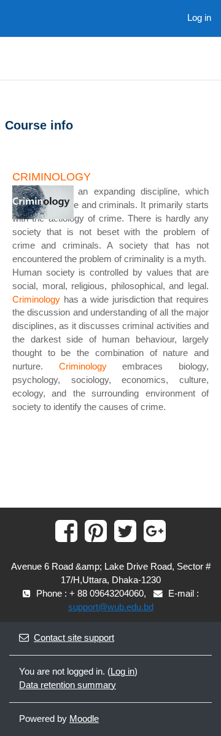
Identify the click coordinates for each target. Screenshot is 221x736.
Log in (199, 18)
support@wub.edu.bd (110, 607)
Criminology (36, 299)
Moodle (84, 719)
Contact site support (74, 638)
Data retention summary (67, 685)
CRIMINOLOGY (51, 177)
